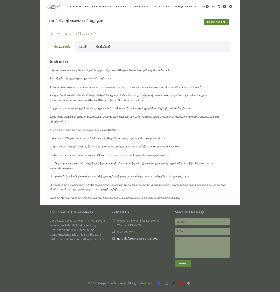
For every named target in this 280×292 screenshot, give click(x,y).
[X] (219, 6)
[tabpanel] (140, 130)
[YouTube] (225, 6)
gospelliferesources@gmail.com (138, 238)
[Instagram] (166, 283)
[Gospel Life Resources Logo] (56, 6)
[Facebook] (159, 283)
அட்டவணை (56, 33)
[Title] (230, 6)
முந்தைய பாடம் (71, 33)
